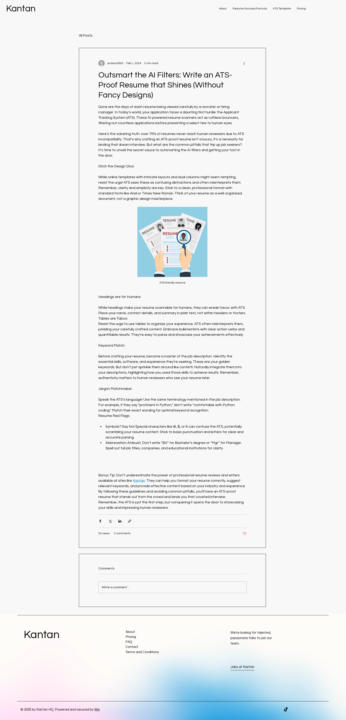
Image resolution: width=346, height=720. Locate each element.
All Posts (86, 35)
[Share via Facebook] (100, 521)
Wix (97, 709)
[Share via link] (130, 521)
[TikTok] (286, 709)
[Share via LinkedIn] (120, 521)
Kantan (21, 8)
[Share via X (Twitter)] (110, 521)
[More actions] (244, 63)
